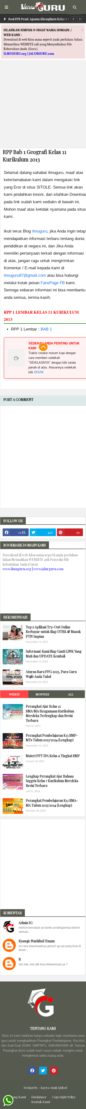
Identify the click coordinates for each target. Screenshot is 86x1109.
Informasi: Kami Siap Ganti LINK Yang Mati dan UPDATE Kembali (53, 653)
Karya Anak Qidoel (54, 1087)
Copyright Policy (64, 1097)
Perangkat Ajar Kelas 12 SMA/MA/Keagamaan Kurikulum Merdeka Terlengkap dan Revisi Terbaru (50, 713)
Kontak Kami (40, 1102)
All (70, 694)
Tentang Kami (16, 1097)
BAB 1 (46, 329)
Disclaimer (39, 1097)
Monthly (42, 694)
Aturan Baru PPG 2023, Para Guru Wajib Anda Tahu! (51, 674)
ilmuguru (39, 231)
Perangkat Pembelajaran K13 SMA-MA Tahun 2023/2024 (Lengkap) (52, 803)
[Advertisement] (43, 101)
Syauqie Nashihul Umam (37, 941)
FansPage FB (53, 283)
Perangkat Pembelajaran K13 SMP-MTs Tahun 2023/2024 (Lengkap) (52, 737)
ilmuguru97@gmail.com (25, 275)
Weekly (14, 694)
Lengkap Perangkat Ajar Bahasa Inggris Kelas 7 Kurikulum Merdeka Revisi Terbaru (52, 781)
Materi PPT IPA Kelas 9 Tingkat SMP (53, 756)
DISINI (38, 372)
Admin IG (25, 922)
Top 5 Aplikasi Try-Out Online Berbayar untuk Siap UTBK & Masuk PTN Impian (53, 632)
